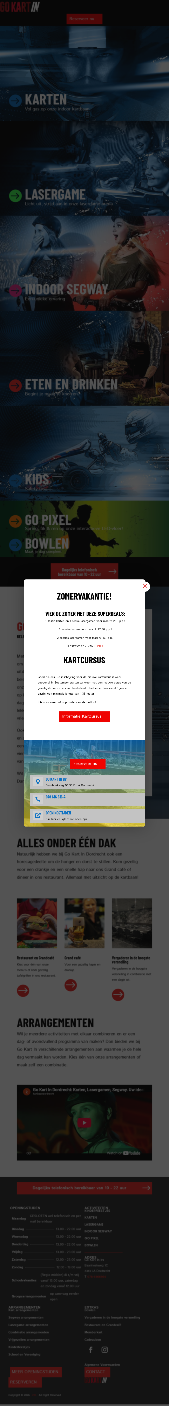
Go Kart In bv (56, 779)
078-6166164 (96, 1277)
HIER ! (98, 647)
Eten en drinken (71, 383)
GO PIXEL (91, 1238)
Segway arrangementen (25, 1317)
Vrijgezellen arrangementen (28, 1340)
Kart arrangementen (23, 1310)
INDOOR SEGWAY (67, 288)
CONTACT (95, 1372)
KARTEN (46, 98)
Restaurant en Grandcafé (102, 1325)
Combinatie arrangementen (28, 1332)
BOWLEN (91, 1245)
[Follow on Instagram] (105, 1350)
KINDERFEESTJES (97, 1211)
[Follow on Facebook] (90, 1350)
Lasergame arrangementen (28, 1325)
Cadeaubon (92, 1340)
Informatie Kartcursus (81, 716)
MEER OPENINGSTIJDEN (35, 1372)
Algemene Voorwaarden (102, 1365)
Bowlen (47, 543)
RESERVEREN (23, 1382)
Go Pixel (48, 519)
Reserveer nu (81, 19)
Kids (37, 478)
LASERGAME (55, 193)
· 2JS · (35, 1395)
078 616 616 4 (56, 796)
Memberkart (93, 1332)
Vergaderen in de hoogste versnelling (112, 1317)
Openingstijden (58, 812)
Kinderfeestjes (19, 1347)
